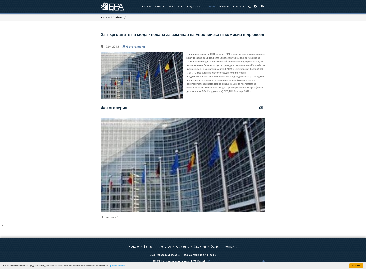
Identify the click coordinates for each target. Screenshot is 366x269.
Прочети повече (117, 265)
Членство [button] (175, 6)
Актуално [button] (192, 6)
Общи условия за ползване (165, 255)
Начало (146, 6)
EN (262, 6)
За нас (148, 246)
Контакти (238, 6)
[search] (249, 7)
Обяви (215, 246)
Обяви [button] (223, 6)
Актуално (182, 246)
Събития (209, 6)
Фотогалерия (135, 46)
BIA (208, 261)
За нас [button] (159, 6)
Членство (164, 246)
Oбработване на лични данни (200, 255)
